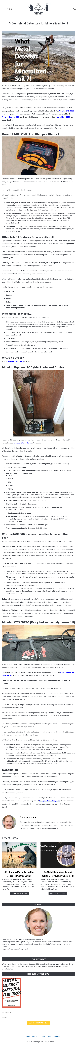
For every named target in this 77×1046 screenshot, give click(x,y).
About (27, 1036)
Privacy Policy (46, 1036)
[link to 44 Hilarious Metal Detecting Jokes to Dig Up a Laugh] (19, 855)
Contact (35, 1036)
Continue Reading (19, 893)
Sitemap (56, 1036)
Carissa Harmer (28, 817)
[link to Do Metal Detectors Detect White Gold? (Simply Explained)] (58, 855)
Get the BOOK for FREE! (38, 1023)
